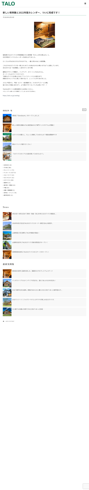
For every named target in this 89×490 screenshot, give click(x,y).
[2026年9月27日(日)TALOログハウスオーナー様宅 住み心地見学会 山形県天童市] (7, 226)
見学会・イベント (10, 193)
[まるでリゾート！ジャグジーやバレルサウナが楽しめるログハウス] (7, 302)
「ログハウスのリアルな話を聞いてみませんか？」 (28, 154)
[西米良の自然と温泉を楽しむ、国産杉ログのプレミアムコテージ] (7, 273)
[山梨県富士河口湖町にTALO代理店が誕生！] (7, 235)
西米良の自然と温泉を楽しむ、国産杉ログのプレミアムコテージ (32, 271)
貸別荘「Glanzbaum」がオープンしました (25, 116)
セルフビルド (8, 178)
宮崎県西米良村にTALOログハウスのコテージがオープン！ (30, 252)
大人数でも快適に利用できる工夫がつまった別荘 (27, 309)
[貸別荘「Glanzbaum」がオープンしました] (7, 118)
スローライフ (8, 175)
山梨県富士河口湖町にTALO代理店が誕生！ (25, 233)
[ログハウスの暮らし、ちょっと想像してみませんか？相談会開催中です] (7, 137)
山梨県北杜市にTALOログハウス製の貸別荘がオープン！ (30, 242)
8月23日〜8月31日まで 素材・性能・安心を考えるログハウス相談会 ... (34, 214)
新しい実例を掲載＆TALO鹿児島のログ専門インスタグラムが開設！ (33, 125)
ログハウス (8, 180)
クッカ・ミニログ (9, 172)
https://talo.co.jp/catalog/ (11, 96)
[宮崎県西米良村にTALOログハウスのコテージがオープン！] (7, 254)
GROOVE (7, 165)
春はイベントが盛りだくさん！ (22, 144)
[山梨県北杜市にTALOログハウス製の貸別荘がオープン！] (7, 245)
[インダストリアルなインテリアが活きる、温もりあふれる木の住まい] (7, 283)
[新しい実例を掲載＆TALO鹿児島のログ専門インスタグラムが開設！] (7, 127)
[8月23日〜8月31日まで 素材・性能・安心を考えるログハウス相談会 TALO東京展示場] (7, 216)
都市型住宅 (8, 195)
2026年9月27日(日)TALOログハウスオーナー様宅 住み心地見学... (32, 223)
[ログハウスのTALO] (8, 3)
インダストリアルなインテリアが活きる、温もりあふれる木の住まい (33, 280)
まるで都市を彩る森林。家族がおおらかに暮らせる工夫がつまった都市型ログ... (37, 290)
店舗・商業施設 (9, 190)
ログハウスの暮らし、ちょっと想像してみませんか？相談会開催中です (34, 135)
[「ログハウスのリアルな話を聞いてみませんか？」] (7, 156)
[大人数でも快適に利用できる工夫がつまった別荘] (7, 311)
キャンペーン (8, 170)
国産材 (7, 183)
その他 (7, 167)
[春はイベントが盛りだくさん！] (7, 147)
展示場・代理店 (9, 185)
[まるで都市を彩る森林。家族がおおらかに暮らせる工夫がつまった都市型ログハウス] (7, 292)
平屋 (6, 188)
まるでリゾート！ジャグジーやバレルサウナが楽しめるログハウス (33, 300)
